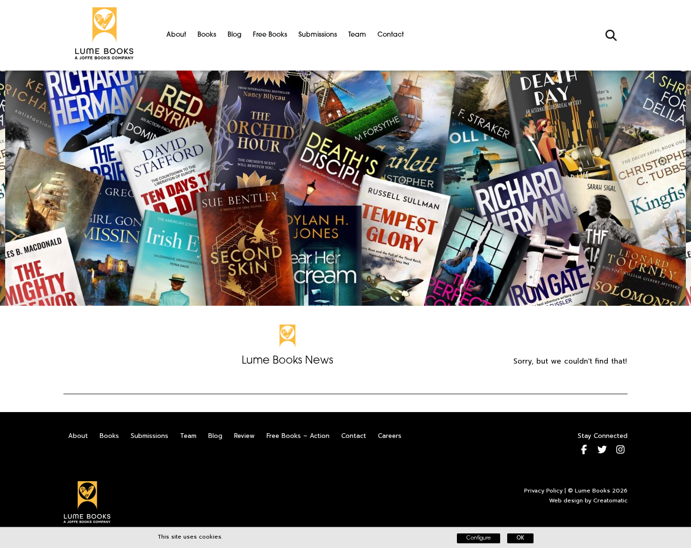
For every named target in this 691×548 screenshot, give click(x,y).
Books (206, 35)
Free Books (270, 35)
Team (357, 35)
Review (244, 435)
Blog (235, 35)
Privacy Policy (543, 490)
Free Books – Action (298, 435)
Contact (390, 35)
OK (520, 538)
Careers (389, 435)
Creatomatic (610, 500)
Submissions (317, 35)
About (176, 35)
